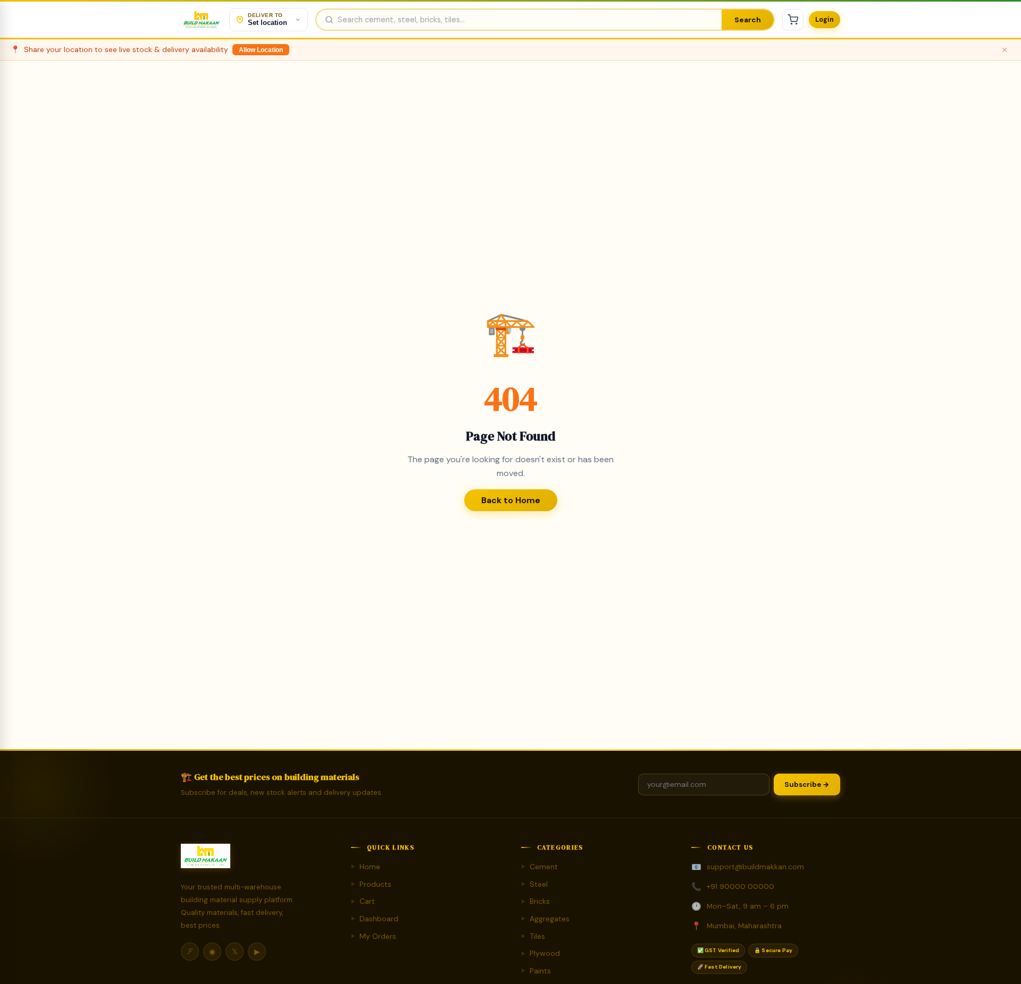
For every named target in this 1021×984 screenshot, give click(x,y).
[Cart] (793, 19)
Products (371, 884)
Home (365, 866)
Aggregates (545, 918)
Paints (536, 970)
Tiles (533, 936)
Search (747, 19)
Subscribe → (807, 784)
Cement (539, 866)
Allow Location (261, 50)
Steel (534, 884)
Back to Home (510, 500)
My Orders (373, 936)
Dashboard (374, 918)
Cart (363, 901)
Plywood (540, 953)
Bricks (535, 901)
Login (824, 19)
